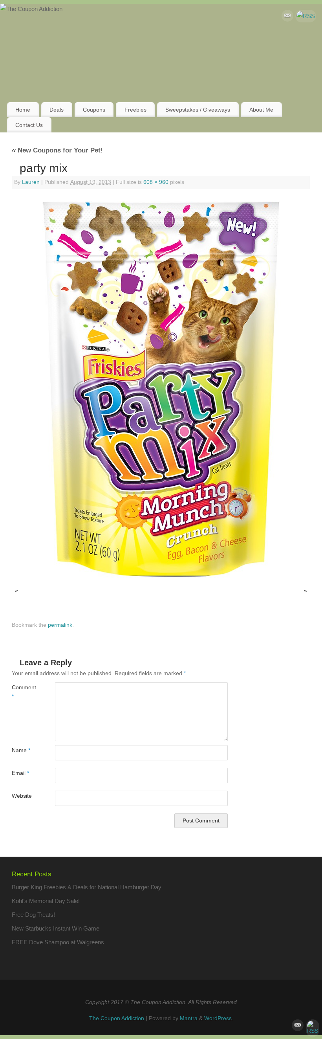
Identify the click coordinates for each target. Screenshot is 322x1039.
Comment (22, 692)
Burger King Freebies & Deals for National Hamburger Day (86, 887)
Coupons (94, 109)
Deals (56, 109)
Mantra (189, 1018)
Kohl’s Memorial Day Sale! (46, 901)
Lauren (31, 182)
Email (20, 773)
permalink (60, 625)
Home (22, 109)
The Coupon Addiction (116, 1018)
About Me (261, 109)
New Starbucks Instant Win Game (55, 928)
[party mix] (161, 389)
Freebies (135, 109)
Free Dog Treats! (33, 914)
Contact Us (29, 125)
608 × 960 (155, 182)
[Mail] (287, 17)
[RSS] (305, 16)
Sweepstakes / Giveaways (197, 109)
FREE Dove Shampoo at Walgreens (58, 942)
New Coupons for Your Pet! (57, 150)
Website (22, 796)
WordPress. (218, 1018)
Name (21, 750)
